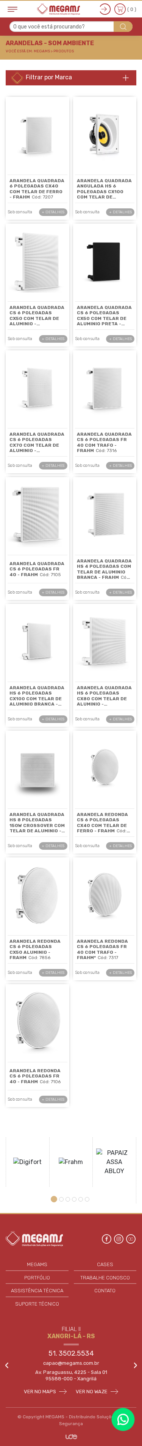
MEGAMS (37, 1264)
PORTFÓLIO (37, 1278)
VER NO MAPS (40, 1391)
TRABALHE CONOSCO (105, 1278)
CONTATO (104, 1290)
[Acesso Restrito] (105, 9)
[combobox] (71, 26)
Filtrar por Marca (48, 77)
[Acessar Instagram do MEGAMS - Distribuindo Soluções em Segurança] (119, 1238)
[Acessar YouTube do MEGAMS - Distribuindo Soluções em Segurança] (130, 1238)
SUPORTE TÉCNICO (37, 1304)
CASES (105, 1264)
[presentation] (6, 1365)
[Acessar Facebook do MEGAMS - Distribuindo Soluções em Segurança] (107, 1238)
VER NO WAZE (92, 1391)
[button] (55, 1199)
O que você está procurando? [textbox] (49, 27)
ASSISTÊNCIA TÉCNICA (37, 1290)
